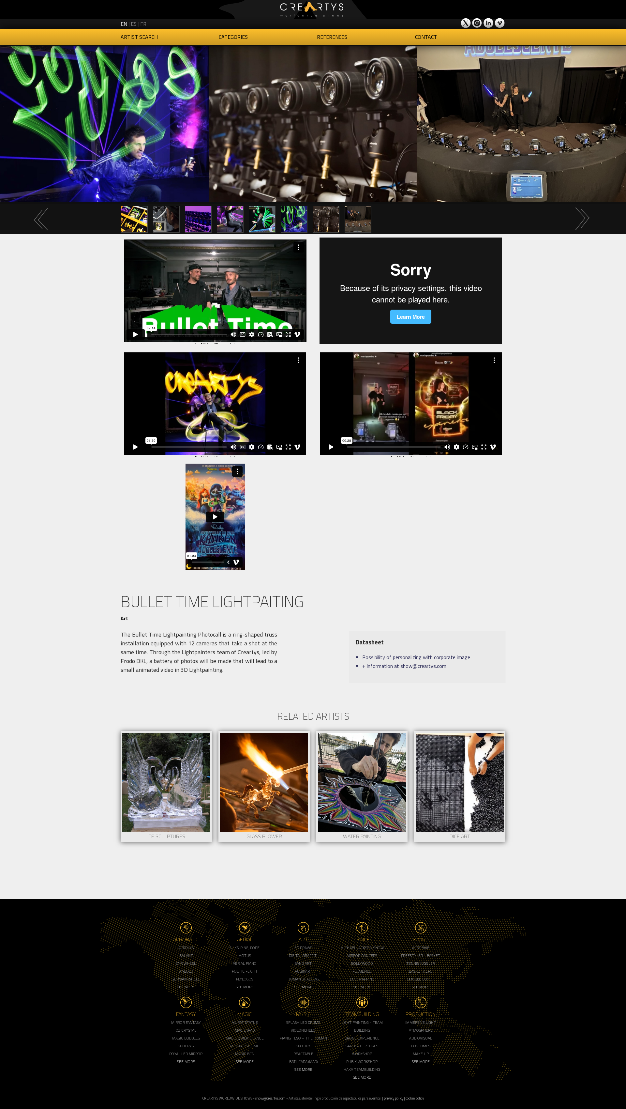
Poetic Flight (245, 971)
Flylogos (244, 979)
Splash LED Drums (303, 1022)
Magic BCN (244, 1054)
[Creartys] (313, 9)
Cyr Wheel (186, 963)
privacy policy (393, 1098)
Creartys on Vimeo (499, 23)
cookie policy (415, 1098)
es (134, 24)
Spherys (186, 1046)
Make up (421, 1054)
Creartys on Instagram (477, 23)
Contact (426, 37)
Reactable (303, 1054)
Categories (233, 37)
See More (186, 987)
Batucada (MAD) (303, 1061)
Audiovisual (420, 1038)
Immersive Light (420, 1022)
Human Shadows (303, 979)
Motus (244, 955)
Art (124, 618)
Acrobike (420, 948)
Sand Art (303, 963)
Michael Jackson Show (362, 948)
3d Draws (303, 948)
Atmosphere (421, 1030)
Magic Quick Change (245, 1038)
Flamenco (362, 971)
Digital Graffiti (303, 955)
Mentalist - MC (244, 1046)
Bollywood (362, 963)
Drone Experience (362, 1038)
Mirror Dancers (362, 955)
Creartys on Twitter (466, 23)
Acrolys (186, 948)
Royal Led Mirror (185, 1054)
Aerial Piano (245, 963)
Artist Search (139, 37)
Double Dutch (420, 979)
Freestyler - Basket (420, 955)
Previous (41, 219)
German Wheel (186, 979)
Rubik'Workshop (362, 1061)
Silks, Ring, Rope (245, 948)
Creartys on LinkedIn (488, 23)
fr (143, 24)
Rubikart (303, 971)
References (332, 37)
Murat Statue (244, 1022)
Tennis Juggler (420, 963)
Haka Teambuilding (362, 1069)
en (124, 24)
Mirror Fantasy (186, 1022)
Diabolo (185, 971)
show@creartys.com (270, 1098)
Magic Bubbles (186, 1038)
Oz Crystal (186, 1030)
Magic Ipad (245, 1030)
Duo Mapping (362, 979)
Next (582, 219)
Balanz (186, 955)
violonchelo (303, 1030)
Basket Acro (421, 971)
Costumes (420, 1046)
